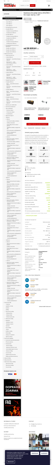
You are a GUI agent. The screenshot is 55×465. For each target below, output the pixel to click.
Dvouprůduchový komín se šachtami (12, 46)
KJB (49, 202)
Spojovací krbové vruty (11, 347)
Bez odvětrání (9, 108)
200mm (8, 240)
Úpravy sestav (9, 336)
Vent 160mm (9, 22)
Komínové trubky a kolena (13, 121)
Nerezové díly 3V (9, 115)
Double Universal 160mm (12, 31)
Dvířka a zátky (9, 331)
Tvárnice (8, 304)
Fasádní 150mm (9, 82)
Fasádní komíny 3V (10, 80)
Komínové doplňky (8, 338)
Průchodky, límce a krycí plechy (12, 125)
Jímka (7, 329)
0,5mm (8, 119)
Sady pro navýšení (10, 334)
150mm (8, 117)
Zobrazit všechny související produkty (37, 124)
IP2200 (48, 185)
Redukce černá (9, 324)
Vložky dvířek (9, 315)
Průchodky (8, 333)
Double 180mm (9, 34)
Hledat (32, 5)
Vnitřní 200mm (9, 72)
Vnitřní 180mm (9, 65)
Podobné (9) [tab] (31, 128)
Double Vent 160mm (11, 48)
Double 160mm (9, 29)
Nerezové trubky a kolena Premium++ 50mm (13, 158)
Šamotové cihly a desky (10, 361)
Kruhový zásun (10, 110)
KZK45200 (47, 193)
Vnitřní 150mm (9, 57)
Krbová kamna (7, 360)
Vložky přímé (9, 313)
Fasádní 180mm (10, 89)
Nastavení (11, 462)
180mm (8, 177)
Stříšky (7, 309)
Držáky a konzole (11, 122)
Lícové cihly (8, 352)
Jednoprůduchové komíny (10, 16)
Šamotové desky (10, 365)
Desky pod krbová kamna (12, 356)
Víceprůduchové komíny (10, 18)
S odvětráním (9, 114)
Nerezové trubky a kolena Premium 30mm (13, 139)
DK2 (49, 206)
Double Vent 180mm (11, 50)
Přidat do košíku (36, 62)
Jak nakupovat (26, 1)
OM (49, 209)
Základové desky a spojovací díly (13, 128)
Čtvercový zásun (10, 112)
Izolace (7, 308)
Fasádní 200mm (10, 97)
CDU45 (48, 200)
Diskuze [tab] (43, 128)
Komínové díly (7, 302)
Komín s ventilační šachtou (12, 20)
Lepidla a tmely (9, 306)
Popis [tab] (25, 128)
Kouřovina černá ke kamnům (12, 340)
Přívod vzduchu (9, 342)
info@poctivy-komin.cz (36, 424)
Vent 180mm (9, 23)
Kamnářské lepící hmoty (12, 349)
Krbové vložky (7, 358)
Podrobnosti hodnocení (42, 21)
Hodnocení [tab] (37, 128)
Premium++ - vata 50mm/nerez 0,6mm (11, 62)
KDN (49, 204)
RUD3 (48, 191)
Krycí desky (8, 327)
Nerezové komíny (8, 53)
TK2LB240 (47, 182)
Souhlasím (44, 453)
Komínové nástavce (10, 106)
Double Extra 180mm (11, 38)
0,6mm (8, 137)
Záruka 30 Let (7, 436)
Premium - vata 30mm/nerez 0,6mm (14, 59)
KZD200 (48, 198)
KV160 (48, 189)
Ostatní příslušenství (11, 135)
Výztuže (8, 326)
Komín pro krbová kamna (10, 425)
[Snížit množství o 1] (28, 63)
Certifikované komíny (9, 427)
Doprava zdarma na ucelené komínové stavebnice (13, 439)
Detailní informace (28, 69)
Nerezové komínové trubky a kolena (14, 161)
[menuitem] (10, 10)
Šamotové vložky (10, 311)
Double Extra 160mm (11, 32)
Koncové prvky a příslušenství (14, 130)
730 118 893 (33, 426)
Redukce (8, 320)
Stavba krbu (8, 343)
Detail (26, 118)
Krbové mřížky (9, 351)
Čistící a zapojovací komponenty (11, 133)
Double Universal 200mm (12, 41)
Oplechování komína (11, 354)
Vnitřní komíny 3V (10, 55)
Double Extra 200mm (11, 43)
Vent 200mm (9, 25)
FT (49, 196)
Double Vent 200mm (11, 52)
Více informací (17, 458)
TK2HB (48, 211)
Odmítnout (35, 453)
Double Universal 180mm (12, 36)
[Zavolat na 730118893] (6, 1)
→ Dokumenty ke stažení (31, 215)
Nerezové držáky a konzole (13, 184)
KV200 (48, 187)
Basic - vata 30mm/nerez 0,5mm (13, 84)
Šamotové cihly (9, 363)
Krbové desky (9, 345)
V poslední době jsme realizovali (11, 423)
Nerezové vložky (9, 318)
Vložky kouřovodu (10, 317)
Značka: (28, 22)
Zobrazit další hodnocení (45, 306)
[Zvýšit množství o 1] (28, 62)
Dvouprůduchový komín (11, 27)
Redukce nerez (9, 322)
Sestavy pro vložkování (11, 105)
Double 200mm (9, 40)
